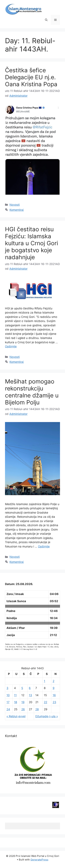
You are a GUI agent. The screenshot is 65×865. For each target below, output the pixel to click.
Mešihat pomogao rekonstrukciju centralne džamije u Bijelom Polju (31, 392)
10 (8, 695)
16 (54, 695)
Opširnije (11, 346)
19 (22, 702)
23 (54, 702)
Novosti (15, 204)
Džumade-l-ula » (46, 716)
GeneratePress (39, 859)
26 (23, 709)
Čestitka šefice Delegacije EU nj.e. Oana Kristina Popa (31, 77)
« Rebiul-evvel (16, 716)
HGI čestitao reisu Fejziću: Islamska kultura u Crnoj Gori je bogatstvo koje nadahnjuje (31, 243)
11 (15, 695)
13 (30, 695)
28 (37, 709)
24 (8, 709)
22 (45, 702)
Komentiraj (17, 210)
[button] (46, 20)
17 (8, 702)
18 (15, 702)
